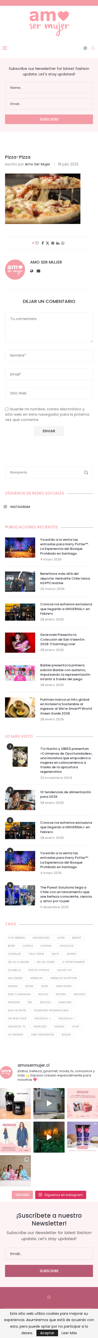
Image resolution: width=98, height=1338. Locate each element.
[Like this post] (37, 243)
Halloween (15, 978)
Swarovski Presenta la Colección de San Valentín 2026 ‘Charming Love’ (62, 639)
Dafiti (55, 954)
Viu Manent (15, 1035)
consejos (14, 954)
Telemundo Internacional (51, 1010)
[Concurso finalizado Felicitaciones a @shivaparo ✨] (15, 1137)
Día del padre (46, 962)
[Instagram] (85, 48)
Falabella (14, 970)
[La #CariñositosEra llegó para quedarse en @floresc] (15, 1170)
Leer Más (69, 1333)
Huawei (13, 986)
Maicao (43, 994)
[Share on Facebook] (43, 243)
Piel (30, 1002)
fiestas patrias (39, 970)
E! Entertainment (73, 962)
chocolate (66, 946)
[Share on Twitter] (47, 243)
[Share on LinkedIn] (57, 243)
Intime (29, 986)
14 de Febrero (16, 938)
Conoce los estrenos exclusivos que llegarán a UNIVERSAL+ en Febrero (66, 609)
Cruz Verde (36, 954)
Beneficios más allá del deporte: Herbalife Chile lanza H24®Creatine (65, 578)
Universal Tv (17, 1027)
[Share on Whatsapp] (62, 243)
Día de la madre (18, 962)
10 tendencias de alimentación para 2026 (65, 794)
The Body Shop (17, 1018)
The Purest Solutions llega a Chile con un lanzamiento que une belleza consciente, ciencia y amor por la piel (66, 894)
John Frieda (64, 986)
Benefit (76, 938)
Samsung (65, 1002)
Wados (66, 1035)
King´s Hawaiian (19, 994)
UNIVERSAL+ (66, 1018)
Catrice (28, 946)
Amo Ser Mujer (37, 164)
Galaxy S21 (64, 970)
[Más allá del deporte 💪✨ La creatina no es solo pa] (15, 1103)
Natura (61, 994)
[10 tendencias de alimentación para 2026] (20, 800)
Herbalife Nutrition (63, 978)
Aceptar (47, 1332)
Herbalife (36, 978)
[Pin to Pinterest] (52, 243)
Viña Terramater (42, 1035)
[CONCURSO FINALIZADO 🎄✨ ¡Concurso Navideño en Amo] (82, 1103)
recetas (45, 1002)
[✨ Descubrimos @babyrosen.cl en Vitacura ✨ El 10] (48, 1103)
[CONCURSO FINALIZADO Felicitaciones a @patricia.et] (82, 1137)
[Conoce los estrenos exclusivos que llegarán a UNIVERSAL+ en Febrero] (20, 612)
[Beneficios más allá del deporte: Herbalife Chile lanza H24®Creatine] (20, 582)
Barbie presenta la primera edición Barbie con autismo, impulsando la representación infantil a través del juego (65, 672)
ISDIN (44, 986)
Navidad (79, 994)
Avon (61, 938)
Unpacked (39, 1027)
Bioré (11, 946)
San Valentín (17, 1010)
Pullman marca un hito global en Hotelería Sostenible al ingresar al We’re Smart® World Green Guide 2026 (66, 706)
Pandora (14, 1002)
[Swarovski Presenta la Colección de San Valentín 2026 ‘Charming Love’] (20, 643)
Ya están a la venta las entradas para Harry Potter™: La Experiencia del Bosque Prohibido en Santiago (64, 546)
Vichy (75, 1027)
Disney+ (72, 954)
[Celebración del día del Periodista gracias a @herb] (48, 1137)
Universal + (42, 1018)
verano (59, 1027)
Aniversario (41, 938)
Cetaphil (46, 946)
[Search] (92, 48)
